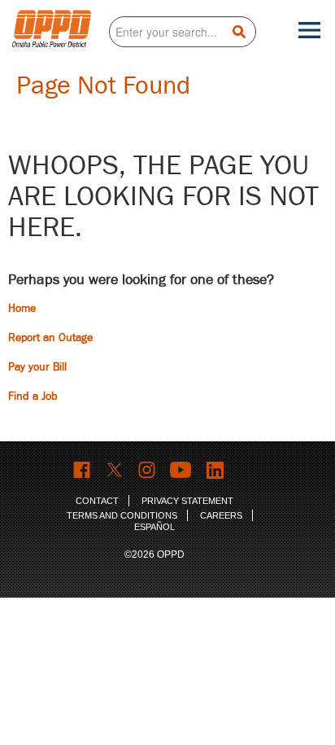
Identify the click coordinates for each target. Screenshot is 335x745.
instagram (147, 470)
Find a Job (33, 396)
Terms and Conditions (122, 515)
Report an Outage (50, 337)
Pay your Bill (37, 367)
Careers (221, 515)
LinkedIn (217, 470)
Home (22, 308)
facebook (82, 470)
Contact (97, 501)
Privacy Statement (187, 501)
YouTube (182, 470)
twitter (115, 470)
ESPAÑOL (154, 527)
